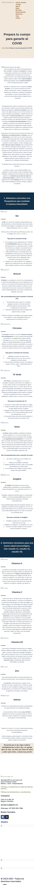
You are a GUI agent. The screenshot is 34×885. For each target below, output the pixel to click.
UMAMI (17, 250)
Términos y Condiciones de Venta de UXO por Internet (17, 787)
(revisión (27, 506)
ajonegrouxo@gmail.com (9, 805)
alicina (18, 257)
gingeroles (26, 489)
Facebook (17, 728)
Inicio (3, 48)
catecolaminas (26, 381)
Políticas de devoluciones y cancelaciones (16, 792)
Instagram (10, 728)
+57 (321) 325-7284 (16, 808)
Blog (7, 48)
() (23, 414)
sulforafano (19, 280)
